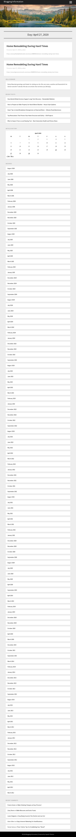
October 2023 (11, 354)
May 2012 (10, 782)
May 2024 (10, 316)
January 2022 (11, 470)
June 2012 (10, 776)
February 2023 (12, 398)
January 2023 (11, 404)
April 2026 (10, 190)
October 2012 (11, 754)
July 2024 (10, 305)
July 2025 (10, 239)
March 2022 (11, 459)
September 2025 (12, 228)
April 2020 (10, 584)
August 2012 (11, 765)
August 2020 (11, 563)
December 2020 (12, 541)
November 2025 (12, 218)
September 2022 (12, 426)
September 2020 (12, 557)
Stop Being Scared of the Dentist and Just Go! (31, 816)
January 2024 (11, 338)
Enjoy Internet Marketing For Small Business (29, 821)
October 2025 (11, 223)
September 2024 (12, 294)
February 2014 (12, 667)
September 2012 (12, 760)
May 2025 (10, 250)
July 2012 (10, 771)
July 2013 (10, 705)
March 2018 (11, 639)
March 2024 (11, 327)
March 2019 (11, 601)
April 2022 (10, 453)
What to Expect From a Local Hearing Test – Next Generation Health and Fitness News (32, 121)
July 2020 (10, 568)
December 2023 (12, 344)
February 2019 (12, 606)
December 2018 (12, 617)
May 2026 (10, 185)
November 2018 (12, 623)
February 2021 (12, 530)
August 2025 (11, 234)
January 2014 (11, 672)
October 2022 (11, 420)
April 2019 (10, 595)
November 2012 (12, 749)
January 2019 (11, 612)
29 (29, 153)
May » (12, 156)
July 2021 (10, 502)
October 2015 (11, 650)
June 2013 (10, 710)
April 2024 (10, 322)
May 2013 (10, 716)
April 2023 (10, 387)
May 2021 (10, 513)
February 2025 (12, 267)
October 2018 (11, 628)
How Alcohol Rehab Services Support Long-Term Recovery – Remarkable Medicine (31, 99)
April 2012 (10, 787)
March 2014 (11, 661)
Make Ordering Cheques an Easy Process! (29, 805)
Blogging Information (13, 1)
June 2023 (10, 376)
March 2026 (11, 196)
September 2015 (12, 656)
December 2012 (12, 743)
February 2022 (12, 464)
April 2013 (10, 721)
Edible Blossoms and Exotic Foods (26, 810)
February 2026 (12, 201)
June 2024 (10, 311)
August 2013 (11, 699)
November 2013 (12, 683)
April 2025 (10, 256)
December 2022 (12, 409)
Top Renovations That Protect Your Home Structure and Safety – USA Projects (30, 115)
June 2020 (10, 574)
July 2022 (10, 437)
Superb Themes (49, 834)
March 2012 (11, 793)
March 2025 (11, 261)
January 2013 (11, 738)
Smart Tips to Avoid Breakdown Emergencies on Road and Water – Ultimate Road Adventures (34, 110)
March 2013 (11, 727)
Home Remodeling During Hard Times (27, 46)
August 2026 (11, 168)
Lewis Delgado (12, 816)
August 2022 (11, 431)
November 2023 (12, 349)
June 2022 (10, 442)
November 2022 (12, 415)
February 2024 (12, 333)
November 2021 (12, 480)
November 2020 (12, 546)
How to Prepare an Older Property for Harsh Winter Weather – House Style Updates (32, 104)
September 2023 (12, 360)
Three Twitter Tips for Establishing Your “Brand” (31, 827)
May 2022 (10, 448)
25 (56, 150)
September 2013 (12, 694)
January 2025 (11, 272)
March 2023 (11, 393)
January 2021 (11, 535)
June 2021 (10, 508)
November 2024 (12, 283)
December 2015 (12, 645)
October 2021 (11, 486)
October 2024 (11, 289)
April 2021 (10, 519)
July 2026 (10, 174)
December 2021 (12, 475)
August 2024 (11, 300)
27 (11, 153)
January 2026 (11, 207)
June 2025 (10, 245)
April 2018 (10, 634)
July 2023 (10, 371)
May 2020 (10, 579)
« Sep (8, 156)
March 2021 (11, 524)
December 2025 (12, 212)
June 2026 (10, 179)
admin (24, 50)
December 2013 (12, 678)
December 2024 (12, 278)
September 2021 (12, 491)
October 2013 (11, 689)
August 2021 (11, 497)
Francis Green (11, 805)
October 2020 (11, 552)
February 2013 (12, 732)
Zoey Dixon (11, 810)
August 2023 (11, 365)
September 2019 (12, 590)
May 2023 (10, 382)
